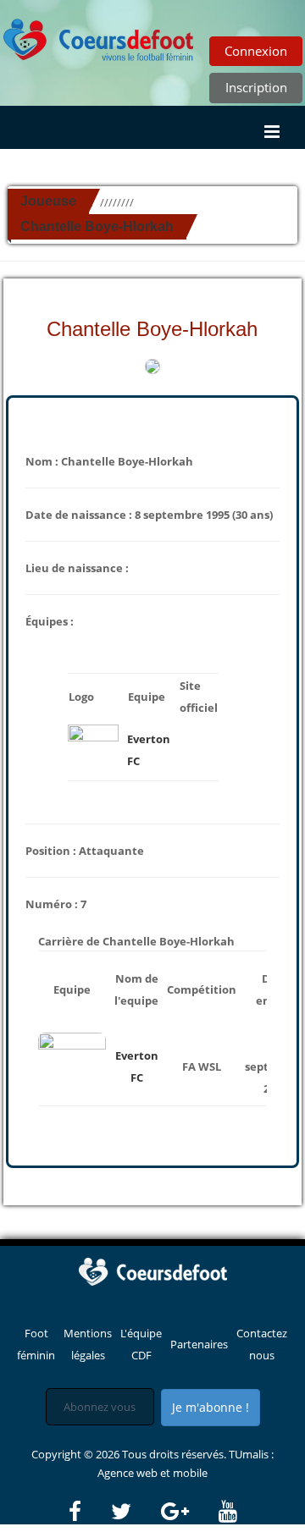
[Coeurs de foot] (152, 1270)
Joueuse (48, 201)
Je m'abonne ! (210, 1407)
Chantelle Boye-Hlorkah (97, 226)
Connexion (256, 50)
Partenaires (199, 1344)
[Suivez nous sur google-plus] (188, 1512)
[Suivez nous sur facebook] (88, 1512)
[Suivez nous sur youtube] (228, 1512)
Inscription (256, 87)
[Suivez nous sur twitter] (134, 1512)
